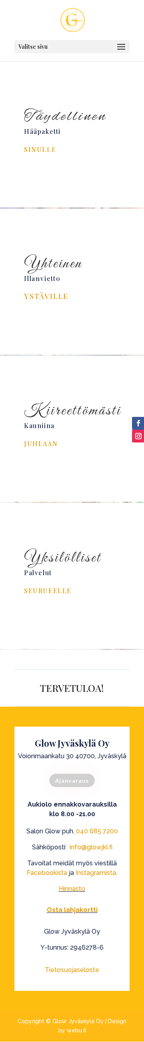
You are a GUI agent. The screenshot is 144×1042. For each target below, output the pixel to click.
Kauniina (39, 425)
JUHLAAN (41, 443)
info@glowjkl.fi (91, 847)
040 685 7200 (97, 831)
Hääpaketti (42, 131)
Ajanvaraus (72, 780)
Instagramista (96, 873)
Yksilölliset (63, 558)
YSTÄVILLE (46, 296)
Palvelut (38, 572)
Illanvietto (42, 278)
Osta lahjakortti (72, 910)
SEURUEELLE (48, 590)
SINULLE (40, 149)
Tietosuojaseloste (72, 970)
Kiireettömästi (72, 411)
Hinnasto (72, 889)
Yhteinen (53, 264)
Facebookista (47, 873)
